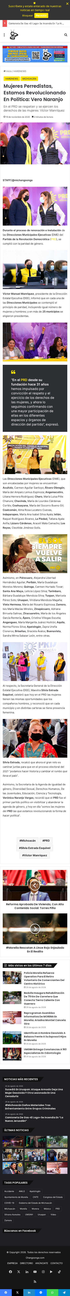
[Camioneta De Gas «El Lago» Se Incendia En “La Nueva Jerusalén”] (57, 1142)
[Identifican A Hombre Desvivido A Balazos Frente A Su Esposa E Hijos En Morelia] (12, 1037)
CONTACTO (56, 1263)
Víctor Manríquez (35, 855)
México (47, 1208)
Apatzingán (35, 1191)
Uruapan (42, 1214)
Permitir (41, 15)
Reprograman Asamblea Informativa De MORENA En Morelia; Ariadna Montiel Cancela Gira (45, 1018)
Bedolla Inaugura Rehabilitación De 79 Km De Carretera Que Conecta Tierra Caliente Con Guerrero (44, 998)
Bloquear (27, 15)
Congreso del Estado (53, 1197)
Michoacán (28, 840)
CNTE (35, 1197)
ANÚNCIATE (41, 1263)
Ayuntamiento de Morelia (16, 1197)
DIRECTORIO (26, 1263)
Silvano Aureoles (12, 1214)
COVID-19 (9, 1203)
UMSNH (29, 1214)
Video (53, 1214)
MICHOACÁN (29, 78)
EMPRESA (12, 1263)
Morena (35, 1208)
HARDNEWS (20, 71)
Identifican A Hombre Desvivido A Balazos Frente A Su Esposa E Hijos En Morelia (45, 1036)
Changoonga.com (35, 1257)
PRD (53, 239)
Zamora (8, 1220)
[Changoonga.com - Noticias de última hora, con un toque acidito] (13, 34)
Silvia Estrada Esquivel (35, 848)
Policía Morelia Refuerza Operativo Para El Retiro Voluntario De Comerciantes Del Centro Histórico (44, 978)
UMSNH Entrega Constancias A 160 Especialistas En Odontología (45, 1051)
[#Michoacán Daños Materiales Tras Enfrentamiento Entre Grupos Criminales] (35, 1142)
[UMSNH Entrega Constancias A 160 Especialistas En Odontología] (12, 1054)
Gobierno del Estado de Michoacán (35, 1203)
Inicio (9, 71)
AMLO (22, 1191)
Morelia (23, 1208)
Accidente (9, 1191)
